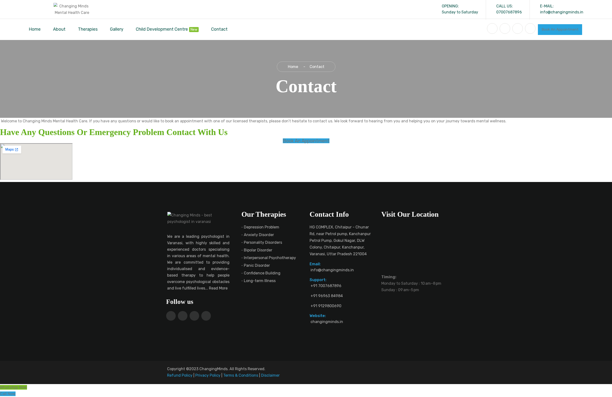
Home (35, 29)
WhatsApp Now (13, 387)
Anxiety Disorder (259, 235)
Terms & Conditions (240, 375)
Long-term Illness (260, 280)
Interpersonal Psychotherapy (270, 257)
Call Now (8, 393)
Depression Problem (261, 227)
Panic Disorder (257, 265)
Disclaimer (270, 375)
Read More (219, 288)
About (59, 29)
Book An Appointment (560, 29)
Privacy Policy (207, 375)
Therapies (88, 29)
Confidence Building (262, 273)
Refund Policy (179, 375)
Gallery (116, 29)
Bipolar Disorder (258, 250)
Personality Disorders (263, 242)
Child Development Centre (162, 29)
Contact (219, 29)
